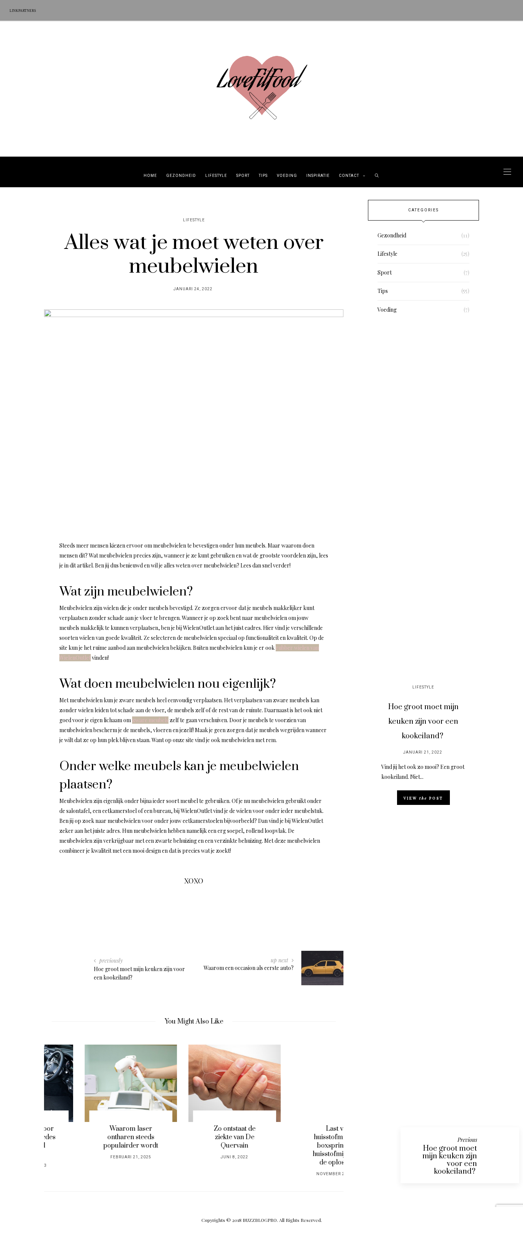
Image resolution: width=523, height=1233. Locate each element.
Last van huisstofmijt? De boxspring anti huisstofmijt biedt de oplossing (297, 1146)
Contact (349, 175)
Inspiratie (318, 175)
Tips (263, 175)
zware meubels (150, 720)
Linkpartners (23, 11)
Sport (243, 175)
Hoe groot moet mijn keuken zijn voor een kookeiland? (423, 721)
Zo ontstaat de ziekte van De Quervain (194, 1137)
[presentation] (61, 1104)
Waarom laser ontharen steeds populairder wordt (90, 1137)
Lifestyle (216, 175)
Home (150, 175)
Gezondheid (181, 175)
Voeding (287, 175)
